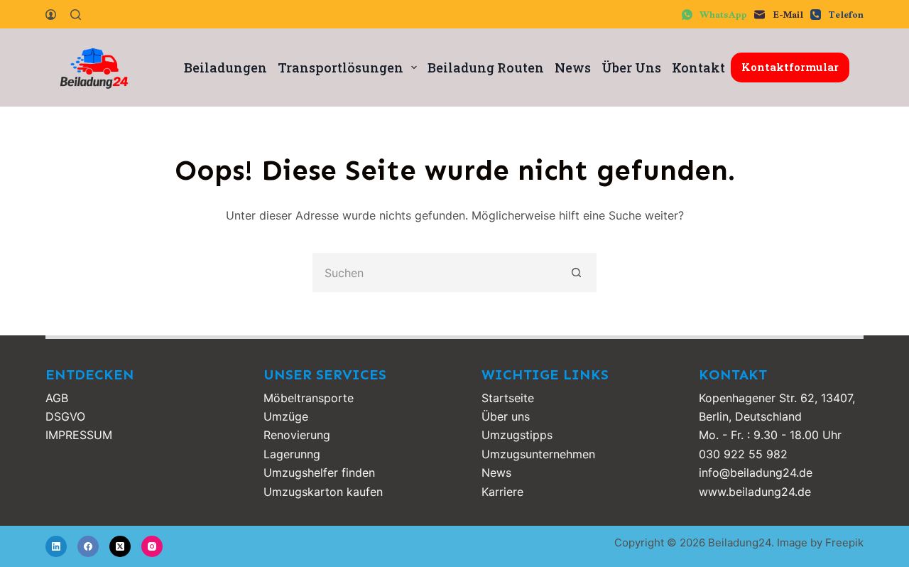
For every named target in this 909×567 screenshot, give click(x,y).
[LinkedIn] (56, 546)
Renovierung (296, 435)
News (573, 67)
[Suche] (75, 14)
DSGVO (65, 416)
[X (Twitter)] (120, 546)
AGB (56, 398)
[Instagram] (152, 546)
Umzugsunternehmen (538, 454)
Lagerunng (291, 454)
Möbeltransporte (308, 398)
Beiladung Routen (486, 67)
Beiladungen (225, 67)
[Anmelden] (50, 14)
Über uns (505, 416)
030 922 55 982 (743, 454)
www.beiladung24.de (755, 492)
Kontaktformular (790, 67)
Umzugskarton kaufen (323, 492)
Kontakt (698, 67)
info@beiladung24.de (755, 472)
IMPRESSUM (78, 435)
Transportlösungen (340, 67)
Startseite (507, 398)
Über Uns (631, 67)
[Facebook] (88, 546)
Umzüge (285, 416)
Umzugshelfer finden (319, 472)
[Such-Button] (577, 272)
